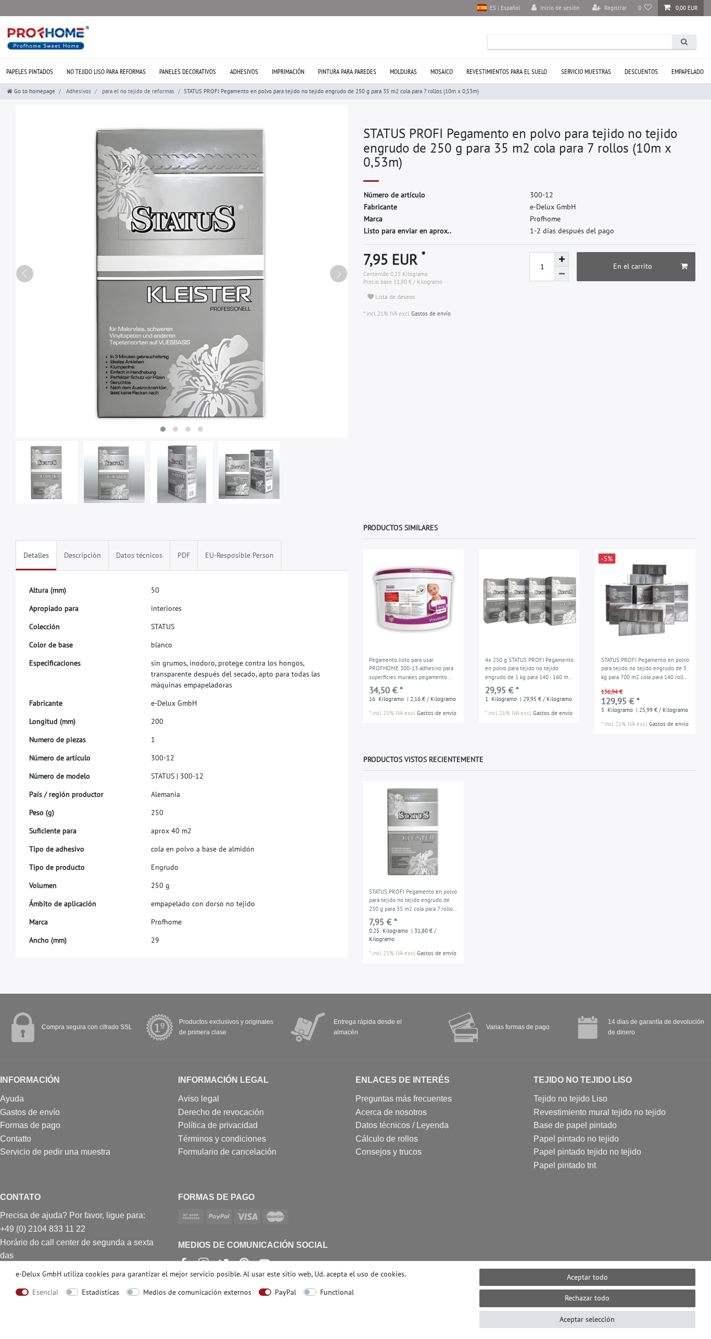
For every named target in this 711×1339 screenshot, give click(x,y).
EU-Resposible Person (239, 555)
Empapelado (687, 71)
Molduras (403, 71)
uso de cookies (380, 1274)
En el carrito (632, 266)
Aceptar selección (587, 1319)
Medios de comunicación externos (197, 1292)
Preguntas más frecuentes (403, 1098)
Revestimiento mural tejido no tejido (600, 1112)
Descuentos (641, 71)
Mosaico (441, 71)
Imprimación (288, 71)
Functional (337, 1292)
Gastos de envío (430, 313)
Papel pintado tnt (565, 1165)
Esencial (45, 1292)
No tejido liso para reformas (106, 71)
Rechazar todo (587, 1298)
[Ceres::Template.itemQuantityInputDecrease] (561, 274)
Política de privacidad (218, 1125)
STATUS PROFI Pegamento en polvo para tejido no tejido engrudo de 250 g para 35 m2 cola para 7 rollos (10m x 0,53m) (413, 901)
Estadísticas (100, 1292)
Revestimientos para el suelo (506, 71)
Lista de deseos (394, 297)
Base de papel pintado (575, 1125)
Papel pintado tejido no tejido (587, 1151)
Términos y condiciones (222, 1138)
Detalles (36, 555)
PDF (183, 555)
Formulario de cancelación (227, 1151)
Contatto (15, 1138)
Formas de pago (30, 1125)
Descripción (82, 555)
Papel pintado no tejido (576, 1138)
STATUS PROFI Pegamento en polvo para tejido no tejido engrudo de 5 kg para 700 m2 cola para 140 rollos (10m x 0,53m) (645, 669)
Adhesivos (244, 71)
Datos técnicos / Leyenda (402, 1125)
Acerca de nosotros (391, 1112)
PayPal (285, 1292)
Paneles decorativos (187, 71)
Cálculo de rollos (386, 1138)
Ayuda (12, 1098)
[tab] (36, 555)
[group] (413, 599)
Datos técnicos (139, 555)
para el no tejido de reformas (137, 91)
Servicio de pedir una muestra (55, 1151)
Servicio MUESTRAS (586, 71)
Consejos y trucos (388, 1151)
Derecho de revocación (221, 1112)
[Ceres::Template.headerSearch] (684, 42)
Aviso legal (198, 1098)
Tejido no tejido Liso (570, 1098)
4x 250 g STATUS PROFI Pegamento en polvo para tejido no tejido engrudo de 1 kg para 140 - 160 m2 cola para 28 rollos (529, 669)
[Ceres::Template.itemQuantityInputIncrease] (561, 259)
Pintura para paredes (347, 71)
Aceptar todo (587, 1277)
